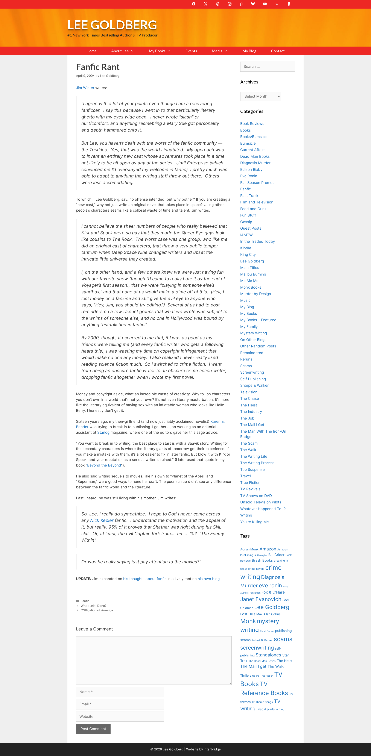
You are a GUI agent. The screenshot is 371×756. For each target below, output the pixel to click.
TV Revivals (250, 489)
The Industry (251, 411)
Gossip (246, 222)
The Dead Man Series (262, 661)
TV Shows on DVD (256, 496)
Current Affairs (253, 150)
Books (245, 130)
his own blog (209, 579)
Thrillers (245, 675)
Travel (245, 476)
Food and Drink (253, 209)
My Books (157, 50)
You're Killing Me (254, 522)
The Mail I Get (252, 425)
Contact (278, 50)
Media (217, 50)
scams (283, 639)
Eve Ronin (248, 176)
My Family (249, 326)
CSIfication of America (97, 610)
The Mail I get (253, 666)
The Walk (248, 450)
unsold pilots (266, 709)
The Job (247, 418)
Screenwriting (252, 372)
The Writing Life (253, 456)
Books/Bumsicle (254, 137)
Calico (243, 569)
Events (191, 50)
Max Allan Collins (268, 614)
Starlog (104, 432)
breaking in (281, 560)
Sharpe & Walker (254, 385)
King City (248, 254)
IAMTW (246, 235)
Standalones (268, 655)
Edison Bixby (251, 169)
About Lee (120, 50)
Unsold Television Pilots (260, 502)
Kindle (245, 248)
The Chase (249, 398)
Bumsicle (248, 143)
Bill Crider (276, 555)
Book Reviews (252, 123)
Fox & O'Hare (273, 592)
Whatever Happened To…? (263, 509)
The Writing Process (257, 463)
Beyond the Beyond (104, 465)
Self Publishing (253, 379)
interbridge (212, 749)
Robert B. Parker (262, 640)
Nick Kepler (102, 520)
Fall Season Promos (257, 182)
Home (91, 50)
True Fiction (250, 482)
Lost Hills (247, 614)
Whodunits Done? (93, 606)
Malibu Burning (253, 274)
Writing (246, 515)
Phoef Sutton (267, 631)
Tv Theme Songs (262, 702)
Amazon (268, 548)
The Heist (248, 405)
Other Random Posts (258, 346)
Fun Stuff (248, 215)
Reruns (246, 359)
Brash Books (262, 560)
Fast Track (249, 196)
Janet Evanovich (260, 599)
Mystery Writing (253, 333)
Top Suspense (252, 469)
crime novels (256, 568)
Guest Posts (250, 228)
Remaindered (251, 353)
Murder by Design (255, 294)
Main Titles (249, 267)
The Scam (249, 443)
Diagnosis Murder (255, 163)
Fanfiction (255, 592)
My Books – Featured (258, 320)
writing (280, 709)
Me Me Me (249, 281)
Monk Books (250, 287)
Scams (246, 366)
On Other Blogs (253, 340)
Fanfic (85, 601)
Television (248, 392)
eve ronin (270, 585)
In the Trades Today (257, 241)
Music (245, 300)
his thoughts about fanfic (145, 579)
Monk (248, 621)
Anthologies (260, 555)
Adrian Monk (249, 549)
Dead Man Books (255, 156)
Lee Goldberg (112, 24)
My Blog (249, 50)
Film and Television (256, 202)
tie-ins (255, 675)
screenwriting (257, 647)
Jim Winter (85, 88)
